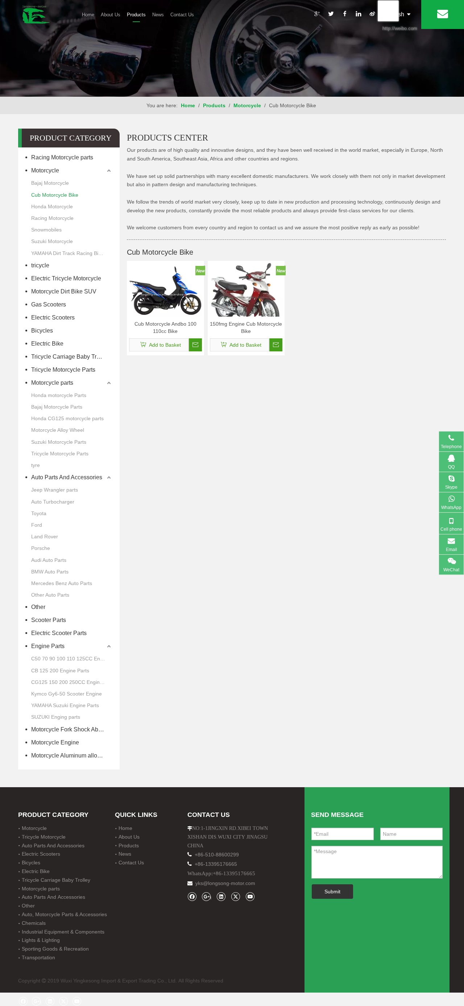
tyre (35, 465)
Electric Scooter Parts (59, 633)
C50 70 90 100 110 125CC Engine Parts (71, 658)
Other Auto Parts (50, 595)
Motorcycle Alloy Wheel (57, 430)
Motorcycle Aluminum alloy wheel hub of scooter (71, 755)
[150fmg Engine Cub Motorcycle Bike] (246, 296)
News (158, 14)
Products (136, 14)
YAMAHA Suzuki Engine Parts (65, 705)
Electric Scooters (53, 317)
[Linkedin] (358, 14)
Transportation (38, 957)
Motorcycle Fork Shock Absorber (71, 729)
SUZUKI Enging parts (55, 717)
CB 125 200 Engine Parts (60, 670)
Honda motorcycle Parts (58, 395)
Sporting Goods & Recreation (55, 949)
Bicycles (42, 330)
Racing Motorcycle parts (62, 157)
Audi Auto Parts (48, 560)
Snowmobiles (46, 230)
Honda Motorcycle (52, 206)
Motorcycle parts (53, 383)
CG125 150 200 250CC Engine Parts (71, 682)
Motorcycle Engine (55, 742)
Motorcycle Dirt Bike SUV (63, 291)
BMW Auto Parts (50, 572)
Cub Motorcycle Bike (54, 195)
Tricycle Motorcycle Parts (63, 370)
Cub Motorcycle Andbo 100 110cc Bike (165, 327)
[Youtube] (249, 896)
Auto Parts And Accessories (66, 477)
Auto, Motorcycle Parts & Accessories (64, 914)
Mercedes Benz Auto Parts (61, 583)
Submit (332, 891)
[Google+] (317, 14)
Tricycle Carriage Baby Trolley (71, 357)
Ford (36, 525)
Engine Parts (48, 646)
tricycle (40, 265)
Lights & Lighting (41, 940)
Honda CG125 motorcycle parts (67, 418)
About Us (110, 14)
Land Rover (44, 536)
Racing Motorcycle (52, 218)
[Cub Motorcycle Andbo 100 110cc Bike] (165, 293)
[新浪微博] (372, 14)
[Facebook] (344, 14)
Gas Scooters (49, 304)
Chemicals (34, 923)
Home (88, 14)
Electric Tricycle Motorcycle (66, 278)
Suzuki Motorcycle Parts (58, 442)
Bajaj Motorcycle (50, 183)
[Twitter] (330, 14)
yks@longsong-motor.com (225, 883)
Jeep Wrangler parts (54, 490)
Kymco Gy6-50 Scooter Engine (66, 694)
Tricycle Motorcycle (44, 837)
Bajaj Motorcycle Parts (56, 407)
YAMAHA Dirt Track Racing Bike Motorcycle (71, 253)
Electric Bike (47, 344)
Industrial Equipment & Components (63, 932)
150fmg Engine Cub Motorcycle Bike (246, 327)
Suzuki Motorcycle (52, 241)
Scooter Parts (48, 620)
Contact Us (182, 14)
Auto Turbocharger (52, 502)
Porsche (40, 548)
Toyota (38, 513)
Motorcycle (45, 170)
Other (38, 607)
